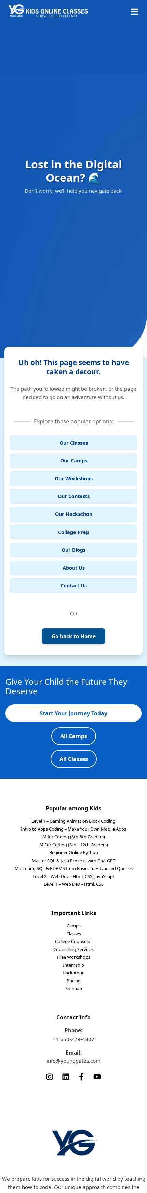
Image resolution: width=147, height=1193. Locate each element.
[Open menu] (135, 11)
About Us (74, 568)
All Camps (73, 736)
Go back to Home (74, 636)
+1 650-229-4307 (73, 1038)
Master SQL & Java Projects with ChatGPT (73, 861)
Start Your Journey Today (73, 713)
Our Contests (74, 496)
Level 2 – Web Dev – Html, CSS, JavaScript (73, 876)
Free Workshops (73, 957)
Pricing (74, 981)
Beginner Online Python (73, 852)
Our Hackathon (73, 514)
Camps (74, 926)
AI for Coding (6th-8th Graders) (73, 837)
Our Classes (73, 442)
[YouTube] (97, 1076)
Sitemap (73, 988)
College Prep (73, 532)
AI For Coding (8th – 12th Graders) (73, 844)
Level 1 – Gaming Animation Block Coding (73, 821)
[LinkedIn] (65, 1076)
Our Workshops (74, 478)
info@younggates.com (73, 1060)
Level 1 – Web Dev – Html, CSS (74, 884)
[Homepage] (48, 10)
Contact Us (74, 585)
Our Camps (73, 460)
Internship (73, 965)
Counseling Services (73, 949)
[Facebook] (81, 1076)
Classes (73, 933)
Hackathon (74, 973)
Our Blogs (73, 550)
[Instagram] (49, 1076)
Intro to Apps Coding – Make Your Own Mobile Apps (73, 829)
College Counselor (73, 941)
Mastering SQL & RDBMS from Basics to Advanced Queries (74, 868)
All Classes (73, 759)
